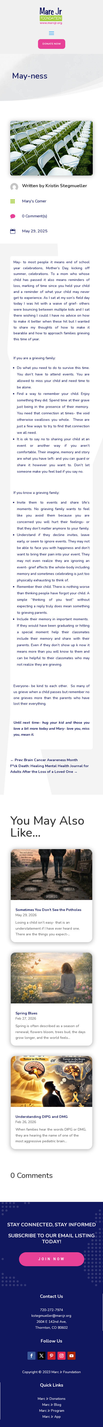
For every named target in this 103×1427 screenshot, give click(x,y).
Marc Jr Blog (51, 1404)
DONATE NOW (51, 44)
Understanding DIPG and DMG (42, 1116)
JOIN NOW (51, 1259)
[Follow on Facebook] (32, 1356)
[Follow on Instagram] (62, 1356)
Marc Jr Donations (52, 1398)
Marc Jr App (51, 1416)
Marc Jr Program (51, 1410)
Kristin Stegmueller (66, 186)
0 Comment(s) (34, 216)
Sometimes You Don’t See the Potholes (48, 909)
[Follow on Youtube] (72, 1356)
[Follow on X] (42, 1356)
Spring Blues (26, 1013)
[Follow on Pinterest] (52, 1356)
